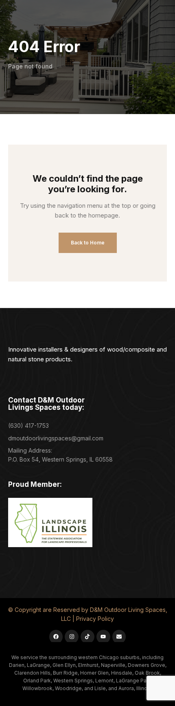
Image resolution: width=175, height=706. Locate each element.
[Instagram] (72, 637)
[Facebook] (56, 637)
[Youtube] (103, 637)
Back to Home (88, 243)
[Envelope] (119, 637)
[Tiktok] (87, 637)
